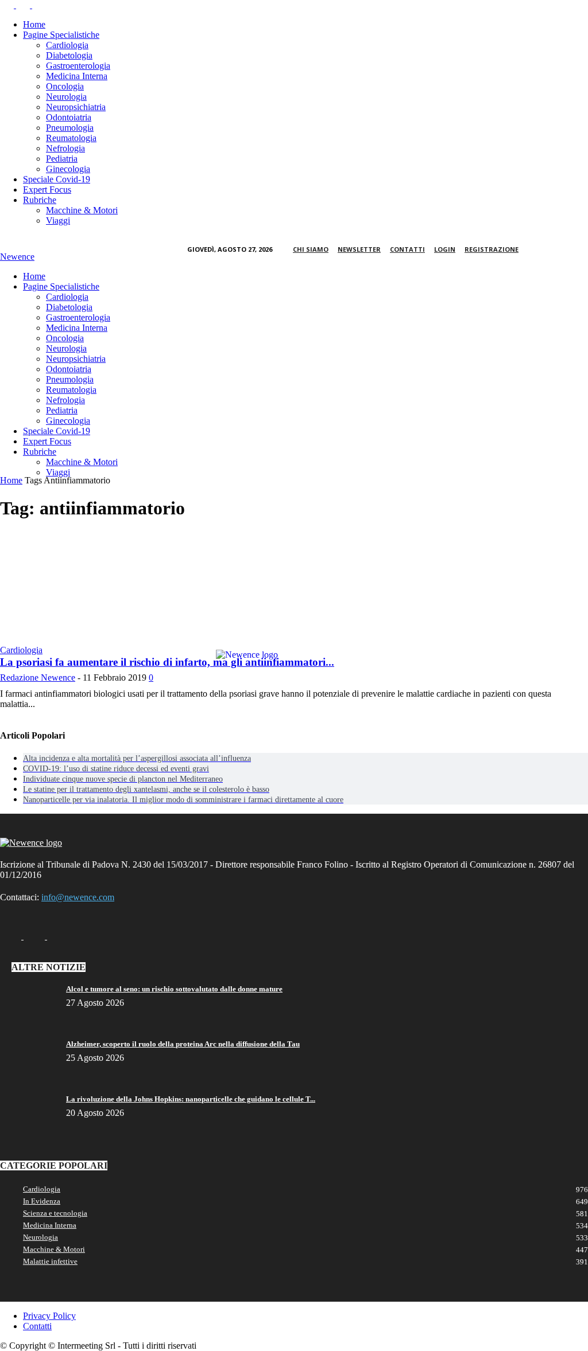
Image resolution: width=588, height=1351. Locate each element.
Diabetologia (69, 55)
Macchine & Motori (82, 210)
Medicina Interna (76, 76)
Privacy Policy (49, 1316)
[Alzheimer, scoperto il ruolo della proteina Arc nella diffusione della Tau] (28, 1047)
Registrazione (492, 249)
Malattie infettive (50, 1261)
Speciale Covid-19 (56, 179)
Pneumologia (70, 127)
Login (444, 249)
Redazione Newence (37, 677)
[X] (39, 5)
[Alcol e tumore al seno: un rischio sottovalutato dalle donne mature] (28, 992)
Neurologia (66, 96)
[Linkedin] (24, 5)
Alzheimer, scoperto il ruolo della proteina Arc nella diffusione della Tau (183, 1044)
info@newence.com (77, 897)
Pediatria (62, 158)
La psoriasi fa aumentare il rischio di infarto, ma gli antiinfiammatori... (167, 662)
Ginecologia (68, 169)
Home (34, 24)
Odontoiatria (68, 117)
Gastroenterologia (78, 66)
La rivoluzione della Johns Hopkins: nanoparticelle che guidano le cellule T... (190, 1099)
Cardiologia (67, 45)
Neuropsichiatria (76, 107)
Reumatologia (71, 138)
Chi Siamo (310, 249)
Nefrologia (65, 148)
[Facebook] (8, 5)
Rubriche (39, 200)
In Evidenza (41, 1201)
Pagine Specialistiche (61, 35)
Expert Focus (47, 189)
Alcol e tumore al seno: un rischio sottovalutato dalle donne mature (174, 989)
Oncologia (65, 86)
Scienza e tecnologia (55, 1213)
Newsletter (359, 249)
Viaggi (58, 220)
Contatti (407, 249)
